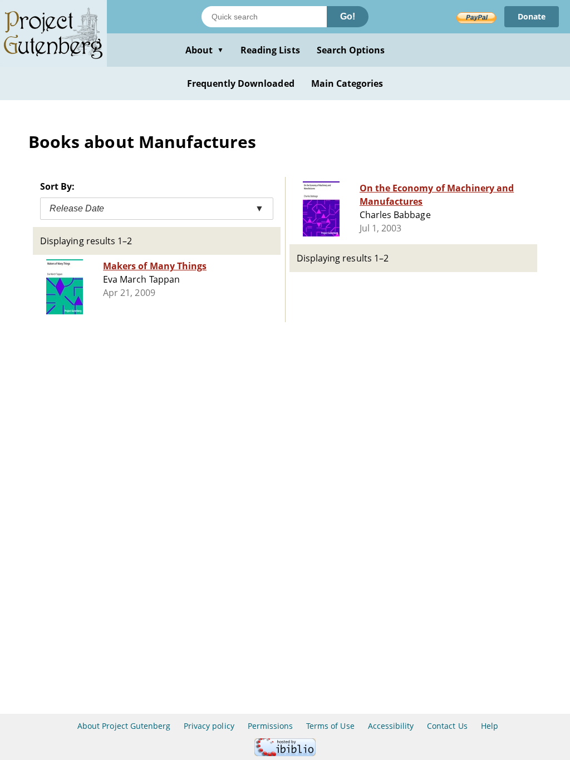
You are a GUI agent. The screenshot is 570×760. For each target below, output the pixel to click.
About (204, 50)
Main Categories (347, 83)
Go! (347, 16)
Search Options (351, 50)
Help (489, 725)
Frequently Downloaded (240, 83)
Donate (532, 16)
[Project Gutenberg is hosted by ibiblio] (285, 753)
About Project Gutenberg (123, 725)
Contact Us (447, 725)
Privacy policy (209, 725)
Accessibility (391, 725)
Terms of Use (330, 725)
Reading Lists (270, 50)
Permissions (270, 725)
